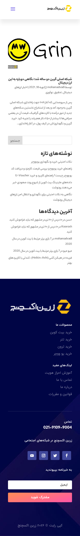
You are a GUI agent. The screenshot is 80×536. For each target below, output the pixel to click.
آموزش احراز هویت (58, 373)
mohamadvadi (56, 87)
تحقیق (58, 92)
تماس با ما (64, 380)
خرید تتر (66, 339)
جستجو (15, 140)
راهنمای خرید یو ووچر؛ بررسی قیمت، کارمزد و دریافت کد (41, 169)
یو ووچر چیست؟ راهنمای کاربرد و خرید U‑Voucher (43, 175)
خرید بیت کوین (61, 332)
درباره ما (66, 387)
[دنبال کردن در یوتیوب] (32, 455)
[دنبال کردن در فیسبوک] (66, 455)
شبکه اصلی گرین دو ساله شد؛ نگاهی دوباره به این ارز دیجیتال (40, 81)
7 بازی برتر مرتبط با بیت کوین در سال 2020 (36, 251)
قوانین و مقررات (60, 394)
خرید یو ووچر (63, 353)
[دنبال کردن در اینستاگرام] (43, 455)
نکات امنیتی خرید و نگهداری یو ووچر (51, 162)
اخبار (25, 87)
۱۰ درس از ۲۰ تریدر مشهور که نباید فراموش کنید (35, 220)
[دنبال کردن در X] (55, 455)
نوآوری (49, 92)
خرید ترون (65, 346)
